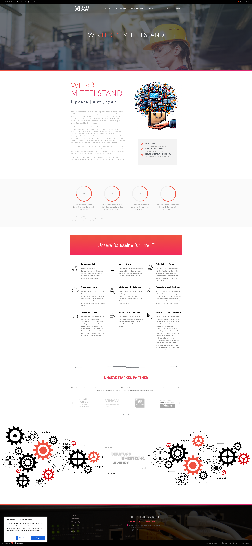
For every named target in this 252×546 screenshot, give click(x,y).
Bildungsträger (138, 8)
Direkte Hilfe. (150, 144)
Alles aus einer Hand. (154, 149)
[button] (123, 414)
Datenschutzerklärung (229, 543)
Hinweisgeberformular (209, 543)
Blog (167, 8)
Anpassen (11, 538)
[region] (25, 529)
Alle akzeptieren (38, 538)
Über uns (107, 8)
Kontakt (176, 8)
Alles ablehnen (23, 538)
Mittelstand (121, 8)
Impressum (245, 543)
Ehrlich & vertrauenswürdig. (158, 154)
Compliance (154, 8)
